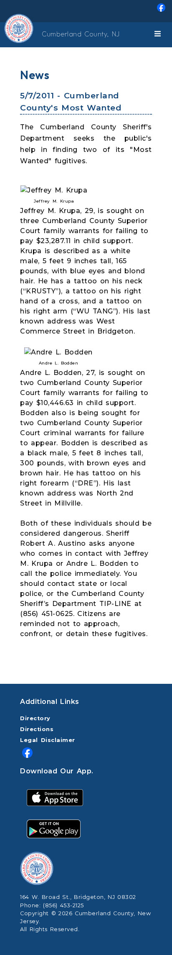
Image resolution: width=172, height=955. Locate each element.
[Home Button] (7, 34)
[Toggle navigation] (159, 35)
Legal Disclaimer (47, 740)
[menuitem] (86, 11)
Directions (36, 729)
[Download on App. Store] (55, 797)
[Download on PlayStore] (54, 828)
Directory (35, 718)
